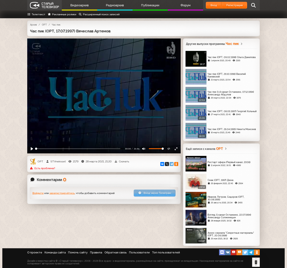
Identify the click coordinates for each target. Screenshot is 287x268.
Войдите (38, 193)
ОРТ (44, 24)
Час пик (56, 24)
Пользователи (139, 252)
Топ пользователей (166, 252)
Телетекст (38, 14)
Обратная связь (115, 252)
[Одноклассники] (176, 164)
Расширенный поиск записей (101, 14)
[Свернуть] (176, 149)
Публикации (150, 5)
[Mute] (144, 149)
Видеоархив (79, 5)
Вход (213, 5)
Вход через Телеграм (157, 193)
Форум (186, 5)
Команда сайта (55, 252)
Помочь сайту (78, 252)
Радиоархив (115, 5)
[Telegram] (172, 164)
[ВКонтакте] (162, 164)
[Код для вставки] (169, 149)
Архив (33, 24)
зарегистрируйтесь (62, 193)
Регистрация (234, 5)
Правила (96, 252)
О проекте (34, 252)
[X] (167, 164)
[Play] (32, 149)
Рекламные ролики (64, 14)
